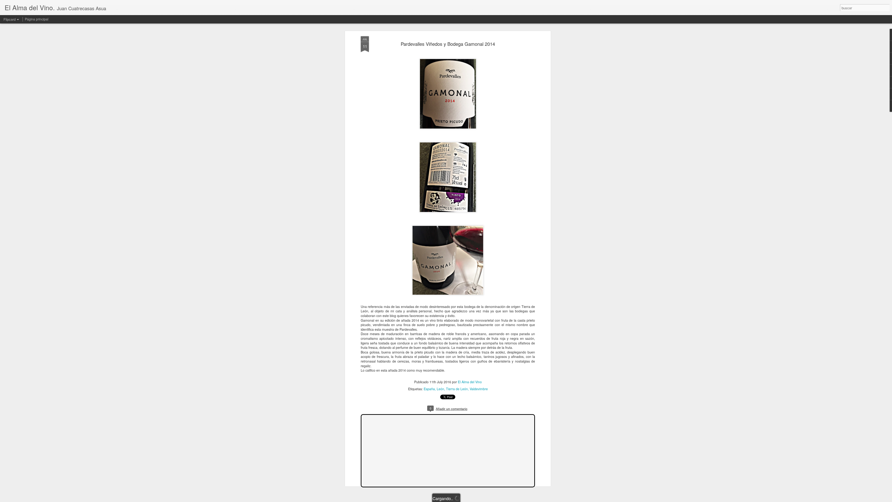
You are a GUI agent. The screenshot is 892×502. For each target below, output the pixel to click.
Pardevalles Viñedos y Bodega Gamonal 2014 (448, 43)
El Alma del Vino (470, 382)
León (440, 388)
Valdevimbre (479, 388)
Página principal (36, 19)
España (429, 388)
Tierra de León (457, 388)
